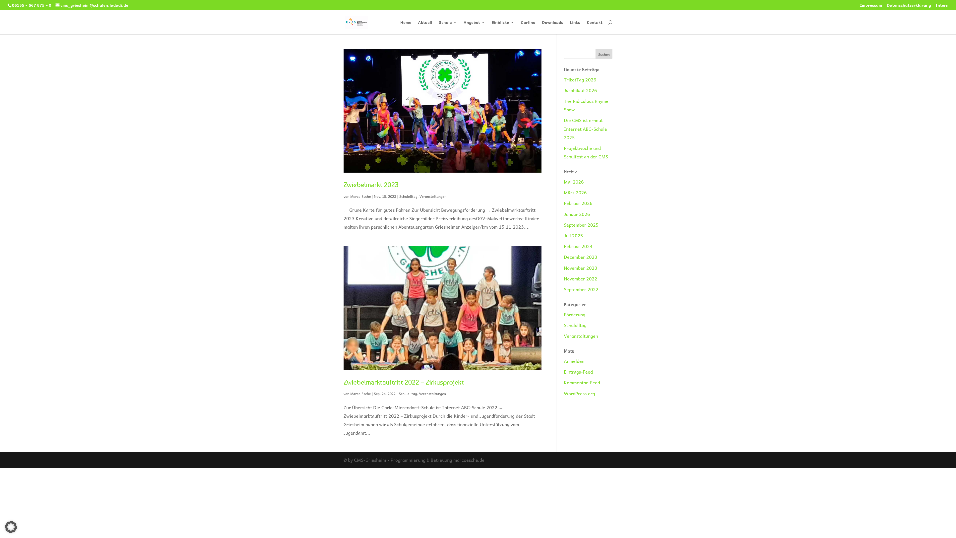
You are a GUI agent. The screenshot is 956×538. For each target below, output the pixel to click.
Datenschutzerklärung (909, 5)
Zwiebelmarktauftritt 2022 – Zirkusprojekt (404, 382)
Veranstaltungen (432, 196)
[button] (11, 527)
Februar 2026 (578, 203)
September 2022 (581, 289)
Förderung (574, 314)
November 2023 (580, 267)
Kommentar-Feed (582, 382)
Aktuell (425, 22)
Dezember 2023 (580, 257)
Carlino (528, 22)
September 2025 (581, 224)
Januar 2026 (577, 214)
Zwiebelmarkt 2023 (371, 185)
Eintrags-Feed (578, 371)
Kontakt (594, 22)
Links (575, 22)
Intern (942, 5)
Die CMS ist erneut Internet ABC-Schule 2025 (585, 129)
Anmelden (574, 361)
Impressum (871, 5)
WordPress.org (579, 393)
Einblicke (500, 22)
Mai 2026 (574, 181)
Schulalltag (408, 196)
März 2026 (575, 192)
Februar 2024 (578, 246)
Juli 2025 (573, 235)
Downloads (552, 22)
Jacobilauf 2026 (580, 90)
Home (405, 22)
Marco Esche (360, 196)
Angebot (472, 22)
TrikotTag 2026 (580, 79)
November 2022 (580, 278)
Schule (445, 22)
